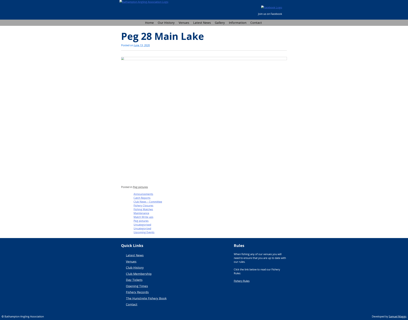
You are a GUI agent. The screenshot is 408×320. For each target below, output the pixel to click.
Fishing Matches (143, 209)
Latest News (202, 23)
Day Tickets (134, 280)
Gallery (220, 23)
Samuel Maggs (397, 316)
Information (237, 23)
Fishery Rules (242, 281)
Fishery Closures (143, 205)
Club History (135, 267)
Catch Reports (142, 198)
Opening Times (137, 286)
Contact (256, 23)
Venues (184, 23)
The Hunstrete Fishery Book (146, 298)
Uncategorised (142, 224)
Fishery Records (137, 292)
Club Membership (139, 274)
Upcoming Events (144, 232)
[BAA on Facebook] (271, 7)
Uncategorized (142, 228)
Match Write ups (143, 217)
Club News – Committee (148, 201)
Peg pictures (140, 187)
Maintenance (141, 213)
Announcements (143, 194)
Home (149, 23)
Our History (166, 23)
